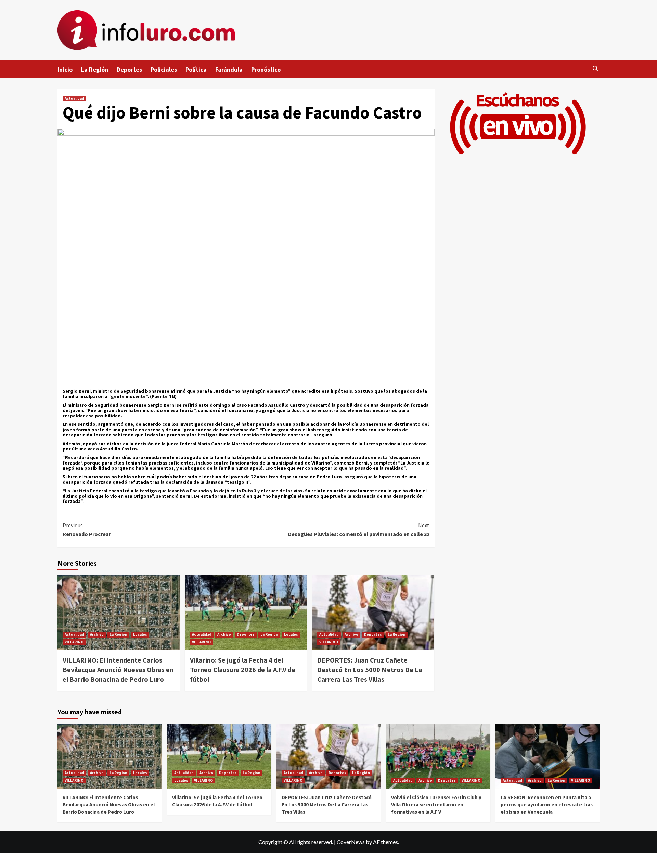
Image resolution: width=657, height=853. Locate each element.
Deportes (129, 69)
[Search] (595, 69)
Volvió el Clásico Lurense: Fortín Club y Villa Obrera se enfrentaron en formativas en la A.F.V (436, 804)
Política (196, 69)
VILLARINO (74, 642)
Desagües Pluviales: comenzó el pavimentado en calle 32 (358, 529)
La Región (94, 69)
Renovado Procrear (87, 529)
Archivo (97, 634)
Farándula (229, 69)
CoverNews (351, 842)
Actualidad (74, 98)
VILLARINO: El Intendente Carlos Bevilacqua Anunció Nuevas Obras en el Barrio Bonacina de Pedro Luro (118, 669)
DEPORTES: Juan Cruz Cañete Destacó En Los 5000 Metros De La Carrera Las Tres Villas (369, 669)
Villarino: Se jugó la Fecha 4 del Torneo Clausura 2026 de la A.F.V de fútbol (242, 669)
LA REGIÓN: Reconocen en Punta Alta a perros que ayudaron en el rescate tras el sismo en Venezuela (547, 804)
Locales (140, 634)
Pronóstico (266, 69)
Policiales (164, 69)
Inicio (65, 69)
